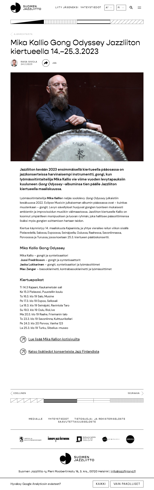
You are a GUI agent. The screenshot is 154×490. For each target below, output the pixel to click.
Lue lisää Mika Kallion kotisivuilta (54, 339)
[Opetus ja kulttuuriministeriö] (30, 439)
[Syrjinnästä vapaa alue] (130, 439)
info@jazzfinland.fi (123, 471)
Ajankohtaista (22, 34)
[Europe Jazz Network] (58, 439)
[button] (109, 7)
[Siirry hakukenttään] (131, 7)
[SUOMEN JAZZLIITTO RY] (26, 8)
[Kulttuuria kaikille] (86, 439)
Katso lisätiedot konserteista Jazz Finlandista (63, 351)
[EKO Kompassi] (110, 439)
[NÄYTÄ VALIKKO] (139, 7)
